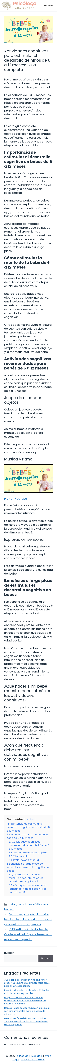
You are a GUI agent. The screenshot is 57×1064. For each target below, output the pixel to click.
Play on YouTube (15, 499)
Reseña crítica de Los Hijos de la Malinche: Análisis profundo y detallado (26, 992)
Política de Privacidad (28, 1056)
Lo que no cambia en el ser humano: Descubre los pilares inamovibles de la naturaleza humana (25, 1000)
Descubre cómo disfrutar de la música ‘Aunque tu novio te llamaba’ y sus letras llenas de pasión (26, 1021)
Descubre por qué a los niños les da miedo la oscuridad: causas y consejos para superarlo (28, 919)
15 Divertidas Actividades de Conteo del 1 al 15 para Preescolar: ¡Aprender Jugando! (28, 934)
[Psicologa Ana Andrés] (18, 5)
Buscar (9, 953)
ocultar (30, 819)
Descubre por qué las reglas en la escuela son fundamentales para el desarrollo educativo (27, 1011)
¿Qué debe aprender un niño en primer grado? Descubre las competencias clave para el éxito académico (27, 983)
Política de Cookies (33, 1059)
